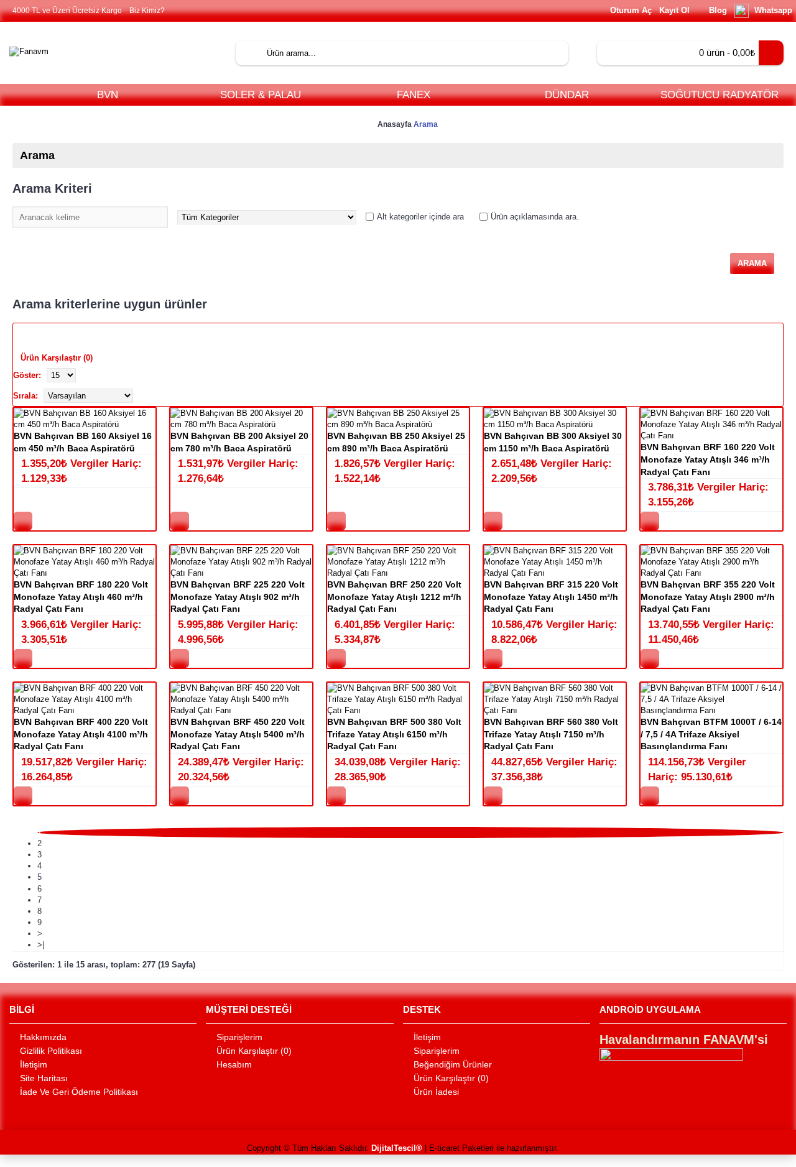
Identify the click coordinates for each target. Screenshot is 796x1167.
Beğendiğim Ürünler (453, 1064)
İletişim (33, 1064)
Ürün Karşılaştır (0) (57, 357)
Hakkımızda (43, 1037)
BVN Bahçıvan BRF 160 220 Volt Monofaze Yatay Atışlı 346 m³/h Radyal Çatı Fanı (708, 459)
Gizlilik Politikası (51, 1051)
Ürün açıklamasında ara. (535, 216)
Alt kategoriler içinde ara (420, 216)
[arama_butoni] (248, 52)
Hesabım (234, 1064)
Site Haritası (44, 1078)
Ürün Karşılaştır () (254, 1051)
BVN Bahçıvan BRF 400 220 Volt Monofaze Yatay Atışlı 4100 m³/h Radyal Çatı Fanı (81, 734)
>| (40, 944)
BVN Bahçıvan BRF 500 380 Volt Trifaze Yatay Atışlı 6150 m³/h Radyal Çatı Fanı (394, 734)
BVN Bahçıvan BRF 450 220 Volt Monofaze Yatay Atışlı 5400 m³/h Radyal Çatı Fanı (237, 734)
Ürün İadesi (436, 1092)
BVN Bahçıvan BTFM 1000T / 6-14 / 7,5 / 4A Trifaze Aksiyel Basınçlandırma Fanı (711, 734)
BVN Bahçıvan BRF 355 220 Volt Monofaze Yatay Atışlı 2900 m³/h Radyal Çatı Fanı (708, 596)
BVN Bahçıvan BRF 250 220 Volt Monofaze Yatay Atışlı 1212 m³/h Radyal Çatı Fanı (394, 596)
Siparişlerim (239, 1037)
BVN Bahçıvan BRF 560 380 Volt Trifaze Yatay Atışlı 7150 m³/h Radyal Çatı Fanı (551, 734)
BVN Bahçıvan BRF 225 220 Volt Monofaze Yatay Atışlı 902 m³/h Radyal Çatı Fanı (237, 596)
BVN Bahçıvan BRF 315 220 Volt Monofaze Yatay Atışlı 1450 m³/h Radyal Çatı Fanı (551, 596)
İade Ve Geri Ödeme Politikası (79, 1092)
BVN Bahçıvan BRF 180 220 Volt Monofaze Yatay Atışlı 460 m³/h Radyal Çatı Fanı (81, 596)
